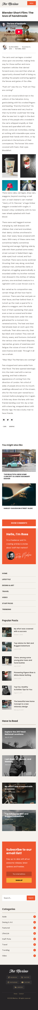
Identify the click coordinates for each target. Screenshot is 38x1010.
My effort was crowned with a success (19, 787)
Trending (6, 609)
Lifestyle (6, 579)
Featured (18, 49)
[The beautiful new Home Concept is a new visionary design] (19, 460)
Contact (21, 994)
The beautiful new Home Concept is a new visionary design (17, 476)
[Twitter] (8, 420)
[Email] (12, 420)
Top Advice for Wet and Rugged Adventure (16, 815)
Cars (4, 426)
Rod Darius (14, 47)
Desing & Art (8, 585)
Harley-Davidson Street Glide (18, 508)
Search (30, 898)
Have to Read (10, 721)
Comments (19, 523)
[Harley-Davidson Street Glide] (19, 494)
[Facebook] (4, 420)
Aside (4, 917)
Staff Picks (7, 603)
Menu (31, 3)
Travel (5, 591)
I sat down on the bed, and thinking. (18, 760)
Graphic (12, 426)
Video (24, 49)
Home (4, 573)
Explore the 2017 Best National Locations (15, 732)
